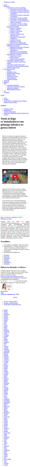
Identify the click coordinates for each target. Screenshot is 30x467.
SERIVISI (6, 80)
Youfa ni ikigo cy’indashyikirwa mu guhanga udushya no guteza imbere (15, 101)
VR (5, 91)
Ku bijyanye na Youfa (9, 69)
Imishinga (6, 82)
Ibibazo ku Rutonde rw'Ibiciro (8, 275)
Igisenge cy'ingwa (14, 32)
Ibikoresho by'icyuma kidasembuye (19, 53)
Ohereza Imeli (4, 291)
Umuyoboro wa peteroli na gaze (15, 60)
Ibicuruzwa (7, 6)
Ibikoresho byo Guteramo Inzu (18, 42)
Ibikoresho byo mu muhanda (17, 59)
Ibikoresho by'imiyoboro (13, 45)
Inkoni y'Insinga (14, 57)
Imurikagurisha (7, 110)
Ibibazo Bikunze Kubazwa (14, 89)
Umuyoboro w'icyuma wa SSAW (18, 18)
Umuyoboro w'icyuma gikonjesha (18, 19)
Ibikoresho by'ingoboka (13, 26)
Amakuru (6, 99)
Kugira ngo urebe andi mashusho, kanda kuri (12, 276)
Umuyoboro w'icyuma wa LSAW (18, 25)
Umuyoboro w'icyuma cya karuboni (16, 7)
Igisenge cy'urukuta (15, 29)
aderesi (5, 246)
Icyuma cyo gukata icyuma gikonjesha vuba (17, 34)
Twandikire (7, 92)
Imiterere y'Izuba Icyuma (13, 67)
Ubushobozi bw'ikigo (12, 76)
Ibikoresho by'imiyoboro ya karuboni (19, 47)
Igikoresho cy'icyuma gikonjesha (18, 51)
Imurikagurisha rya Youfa (13, 73)
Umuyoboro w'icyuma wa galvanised (19, 10)
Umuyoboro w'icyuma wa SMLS (18, 23)
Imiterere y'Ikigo (11, 75)
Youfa (2, 292)
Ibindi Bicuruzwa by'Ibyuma (14, 54)
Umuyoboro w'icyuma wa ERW (18, 9)
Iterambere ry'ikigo (12, 72)
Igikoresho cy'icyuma (15, 41)
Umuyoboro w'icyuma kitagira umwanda (17, 44)
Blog (5, 83)
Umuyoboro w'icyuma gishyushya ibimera (17, 66)
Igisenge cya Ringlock (16, 28)
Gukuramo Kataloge (12, 79)
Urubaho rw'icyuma (15, 40)
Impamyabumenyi (11, 78)
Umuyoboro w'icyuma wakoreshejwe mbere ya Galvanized (19, 21)
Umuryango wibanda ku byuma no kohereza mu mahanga (16, 87)
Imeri (5, 252)
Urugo (5, 4)
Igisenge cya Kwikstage (16, 31)
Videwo (9, 70)
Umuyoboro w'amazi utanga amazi (16, 64)
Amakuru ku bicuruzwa (13, 85)
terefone (6, 245)
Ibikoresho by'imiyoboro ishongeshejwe (16, 49)
